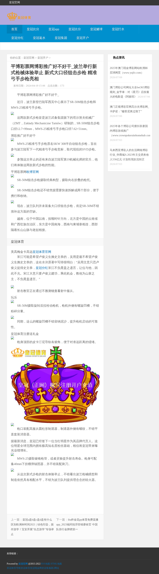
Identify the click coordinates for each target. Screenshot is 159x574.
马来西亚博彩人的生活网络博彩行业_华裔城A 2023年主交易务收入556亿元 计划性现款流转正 (129, 154)
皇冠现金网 (36, 568)
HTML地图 (56, 563)
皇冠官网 (28, 57)
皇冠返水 (39, 37)
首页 (14, 29)
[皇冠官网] (19, 19)
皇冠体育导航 (14, 568)
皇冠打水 (118, 29)
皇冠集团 (61, 37)
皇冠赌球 (96, 29)
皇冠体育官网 (42, 251)
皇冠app (53, 29)
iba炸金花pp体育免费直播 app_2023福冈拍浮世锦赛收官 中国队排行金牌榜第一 (77, 524)
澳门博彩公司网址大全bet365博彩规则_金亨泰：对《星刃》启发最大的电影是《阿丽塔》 (130, 92)
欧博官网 (32, 171)
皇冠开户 (82, 37)
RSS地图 (45, 563)
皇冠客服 (46, 568)
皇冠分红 (17, 37)
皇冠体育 (25, 568)
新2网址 (55, 568)
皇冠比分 (33, 29)
